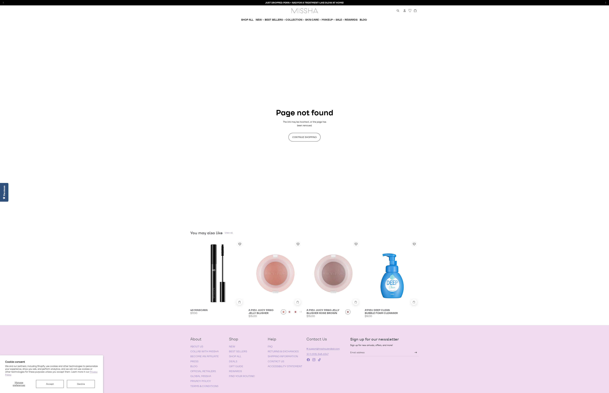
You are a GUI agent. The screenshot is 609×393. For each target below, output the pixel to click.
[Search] (397, 10)
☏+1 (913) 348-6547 (317, 354)
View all (229, 232)
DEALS (233, 361)
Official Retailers (203, 371)
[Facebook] (308, 360)
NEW (232, 346)
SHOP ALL (235, 356)
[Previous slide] (195, 273)
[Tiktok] (319, 360)
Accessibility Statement (285, 366)
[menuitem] (247, 19)
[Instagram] (314, 360)
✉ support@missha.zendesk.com (323, 348)
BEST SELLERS (238, 351)
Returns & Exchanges (283, 351)
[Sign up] (416, 352)
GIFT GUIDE (236, 366)
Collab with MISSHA (204, 351)
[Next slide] (239, 273)
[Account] (404, 10)
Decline (81, 384)
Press (194, 361)
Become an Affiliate (204, 356)
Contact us (276, 361)
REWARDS (235, 371)
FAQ (270, 346)
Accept (50, 384)
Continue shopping (304, 137)
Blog (193, 366)
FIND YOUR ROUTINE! (242, 376)
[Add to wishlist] (239, 244)
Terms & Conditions (204, 386)
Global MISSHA (200, 376)
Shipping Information (283, 356)
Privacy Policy (200, 381)
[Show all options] (300, 312)
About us (196, 346)
